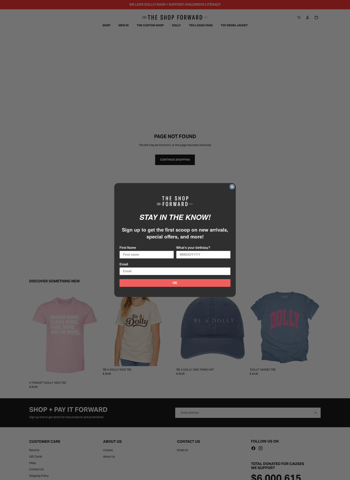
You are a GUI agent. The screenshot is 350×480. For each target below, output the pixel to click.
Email (124, 264)
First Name (128, 247)
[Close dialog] (232, 187)
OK (175, 283)
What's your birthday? (193, 247)
